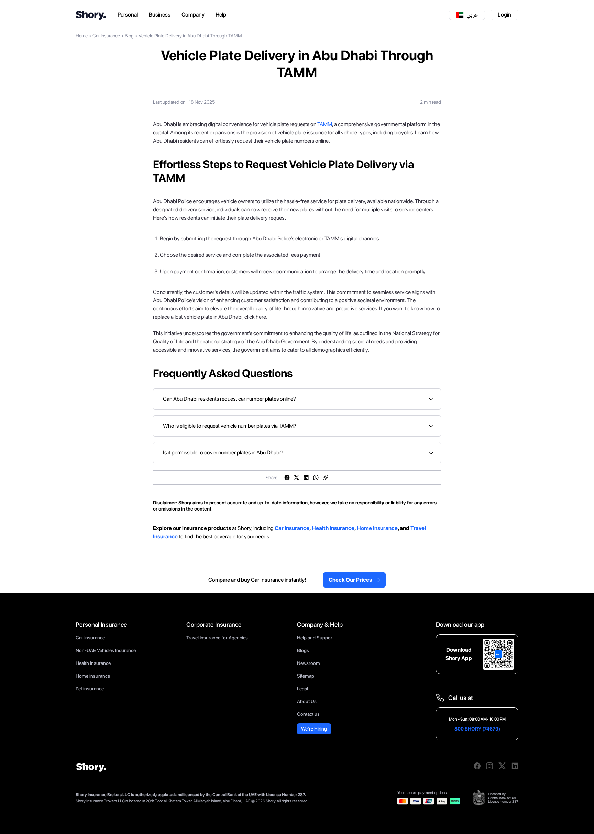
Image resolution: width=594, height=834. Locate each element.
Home (82, 36)
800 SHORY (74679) (477, 729)
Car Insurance (106, 36)
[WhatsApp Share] (316, 477)
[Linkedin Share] (306, 477)
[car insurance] (274, 528)
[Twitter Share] (296, 477)
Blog (129, 36)
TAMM (324, 124)
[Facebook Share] (287, 477)
